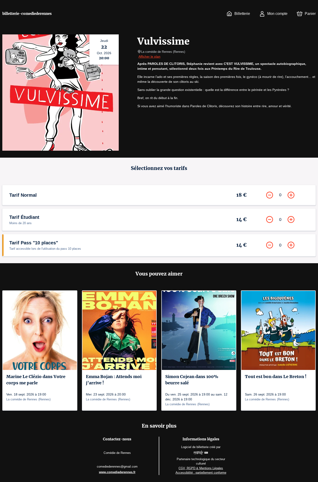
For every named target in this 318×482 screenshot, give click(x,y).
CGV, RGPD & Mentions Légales (201, 468)
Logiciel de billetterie (195, 447)
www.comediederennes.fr (117, 472)
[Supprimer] (269, 195)
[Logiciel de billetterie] (200, 453)
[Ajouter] (291, 195)
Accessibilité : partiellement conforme (201, 472)
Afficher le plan (149, 56)
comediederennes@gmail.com (117, 466)
